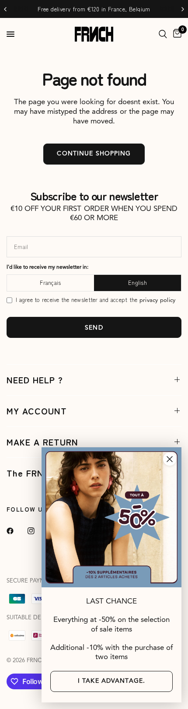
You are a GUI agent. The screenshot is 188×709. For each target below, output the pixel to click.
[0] (175, 34)
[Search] (163, 34)
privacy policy (157, 300)
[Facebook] (16, 531)
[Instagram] (37, 531)
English (137, 282)
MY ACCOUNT (37, 410)
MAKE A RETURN (42, 441)
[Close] (169, 459)
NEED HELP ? (35, 379)
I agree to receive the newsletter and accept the (95, 300)
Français (50, 282)
